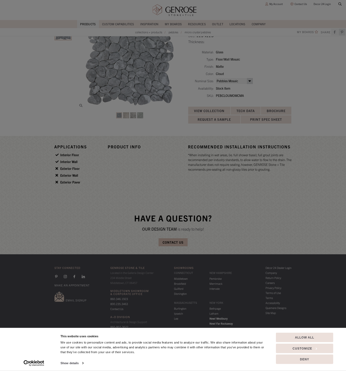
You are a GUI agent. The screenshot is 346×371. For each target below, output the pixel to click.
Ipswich (178, 313)
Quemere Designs (276, 308)
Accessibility (273, 303)
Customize (302, 348)
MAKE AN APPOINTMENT (72, 285)
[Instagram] (65, 276)
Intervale (214, 288)
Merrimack (215, 283)
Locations (237, 24)
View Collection (209, 111)
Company (259, 24)
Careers (270, 283)
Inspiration (149, 24)
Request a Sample (214, 119)
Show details (69, 363)
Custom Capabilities (118, 24)
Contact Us (301, 4)
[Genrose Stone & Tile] (175, 10)
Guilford (178, 288)
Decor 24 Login (322, 4)
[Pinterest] (56, 276)
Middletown (181, 278)
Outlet (217, 24)
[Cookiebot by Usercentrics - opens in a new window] (33, 363)
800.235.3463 (119, 304)
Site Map (271, 313)
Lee (176, 318)
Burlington (180, 308)
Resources (197, 24)
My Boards (173, 24)
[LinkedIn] (83, 276)
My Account (276, 4)
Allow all (304, 337)
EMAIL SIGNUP (76, 300)
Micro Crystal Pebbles (198, 32)
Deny (304, 359)
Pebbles (173, 32)
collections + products (148, 32)
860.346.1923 (119, 299)
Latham (213, 313)
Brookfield (180, 283)
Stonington (180, 293)
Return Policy (273, 278)
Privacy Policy (273, 288)
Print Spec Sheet (266, 119)
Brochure (276, 111)
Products (88, 24)
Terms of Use (273, 293)
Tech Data (245, 111)
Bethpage (215, 308)
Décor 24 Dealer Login (279, 268)
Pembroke (215, 278)
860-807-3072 (119, 327)
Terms (269, 298)
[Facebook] (334, 32)
